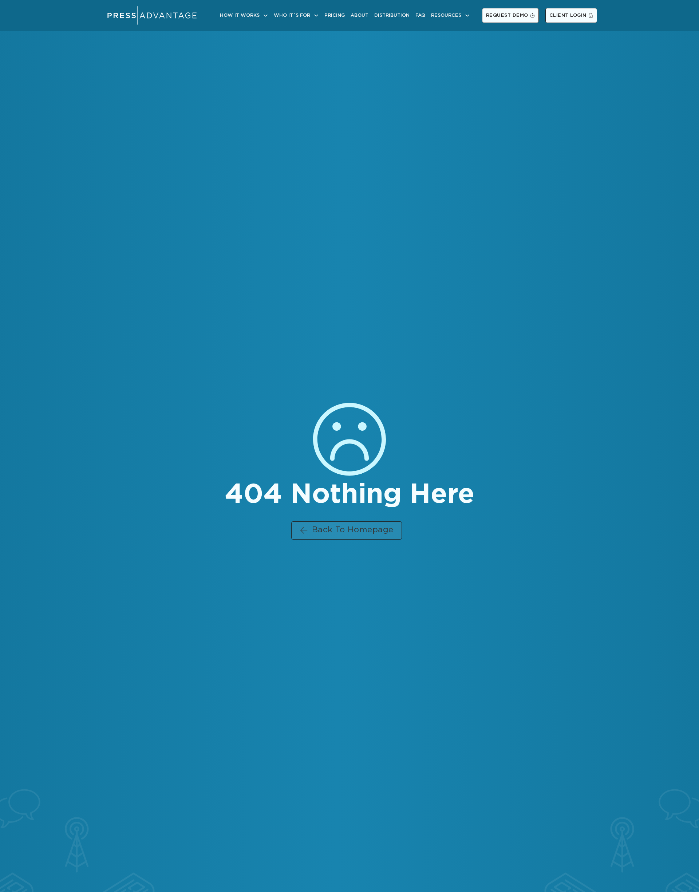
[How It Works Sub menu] (265, 15)
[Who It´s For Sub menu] (316, 15)
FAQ (420, 15)
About (359, 15)
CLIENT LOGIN (568, 15)
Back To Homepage (353, 530)
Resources (446, 15)
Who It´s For (292, 15)
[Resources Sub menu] (467, 15)
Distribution (392, 15)
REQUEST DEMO (507, 15)
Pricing (334, 15)
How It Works (240, 15)
